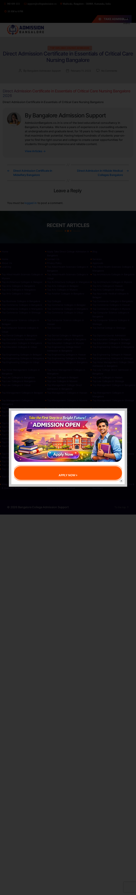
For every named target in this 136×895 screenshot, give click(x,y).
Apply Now (67, 475)
